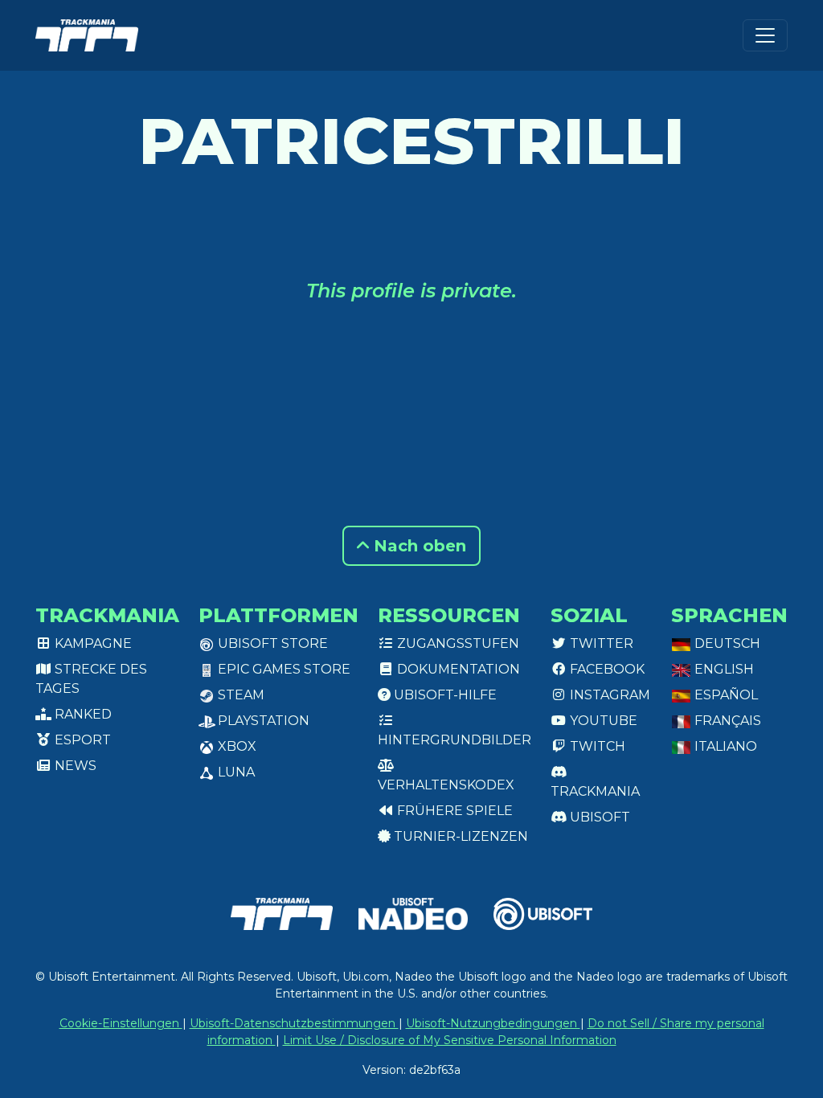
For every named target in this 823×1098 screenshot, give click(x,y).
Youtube (602, 720)
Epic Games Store (282, 669)
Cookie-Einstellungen (120, 1023)
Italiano (724, 746)
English (722, 669)
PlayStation (262, 720)
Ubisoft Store (271, 643)
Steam (239, 695)
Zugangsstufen (456, 643)
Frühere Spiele (453, 810)
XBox (235, 746)
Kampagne (91, 643)
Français (726, 720)
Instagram (608, 695)
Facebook (606, 669)
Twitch (596, 746)
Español (724, 695)
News (73, 765)
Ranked (81, 714)
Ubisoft (598, 817)
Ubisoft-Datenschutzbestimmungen (294, 1023)
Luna (235, 772)
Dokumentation (457, 669)
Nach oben (417, 545)
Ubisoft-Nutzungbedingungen (493, 1023)
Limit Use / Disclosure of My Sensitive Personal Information (449, 1040)
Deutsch (725, 643)
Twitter (600, 643)
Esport (81, 740)
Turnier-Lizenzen (459, 836)
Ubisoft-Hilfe (444, 695)
